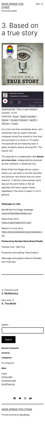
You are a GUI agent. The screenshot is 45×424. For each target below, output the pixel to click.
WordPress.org (8, 384)
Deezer (5, 120)
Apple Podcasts (28, 116)
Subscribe (32, 106)
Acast (15, 116)
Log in (4, 373)
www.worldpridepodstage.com (17, 213)
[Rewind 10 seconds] (11, 102)
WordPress (24, 415)
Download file (8, 109)
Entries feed (7, 377)
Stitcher (5, 123)
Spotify (32, 120)
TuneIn (14, 123)
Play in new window (27, 109)
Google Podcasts (19, 120)
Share (40, 106)
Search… (6, 325)
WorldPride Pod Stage (17, 409)
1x (15, 102)
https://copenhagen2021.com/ (16, 222)
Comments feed (9, 380)
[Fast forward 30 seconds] (21, 102)
